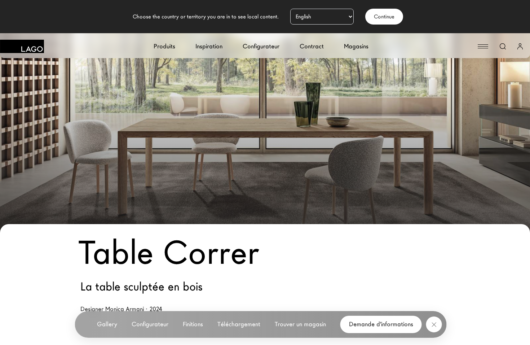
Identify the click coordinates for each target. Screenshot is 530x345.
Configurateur (261, 46)
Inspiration (208, 46)
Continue (384, 16)
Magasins (356, 46)
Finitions (193, 324)
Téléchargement (238, 324)
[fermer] (434, 324)
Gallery (107, 324)
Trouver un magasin (300, 324)
